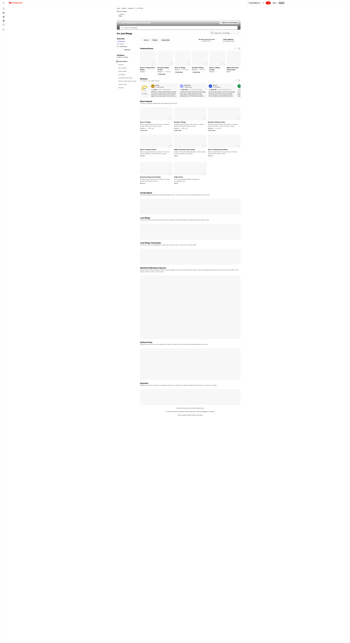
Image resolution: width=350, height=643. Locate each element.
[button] (263, 2)
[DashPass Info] (211, 41)
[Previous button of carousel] (235, 48)
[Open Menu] (3, 3)
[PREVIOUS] (235, 80)
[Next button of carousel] (239, 48)
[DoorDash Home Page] (15, 3)
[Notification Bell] (263, 2)
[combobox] (180, 28)
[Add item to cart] (153, 63)
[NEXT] (239, 80)
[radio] (146, 40)
